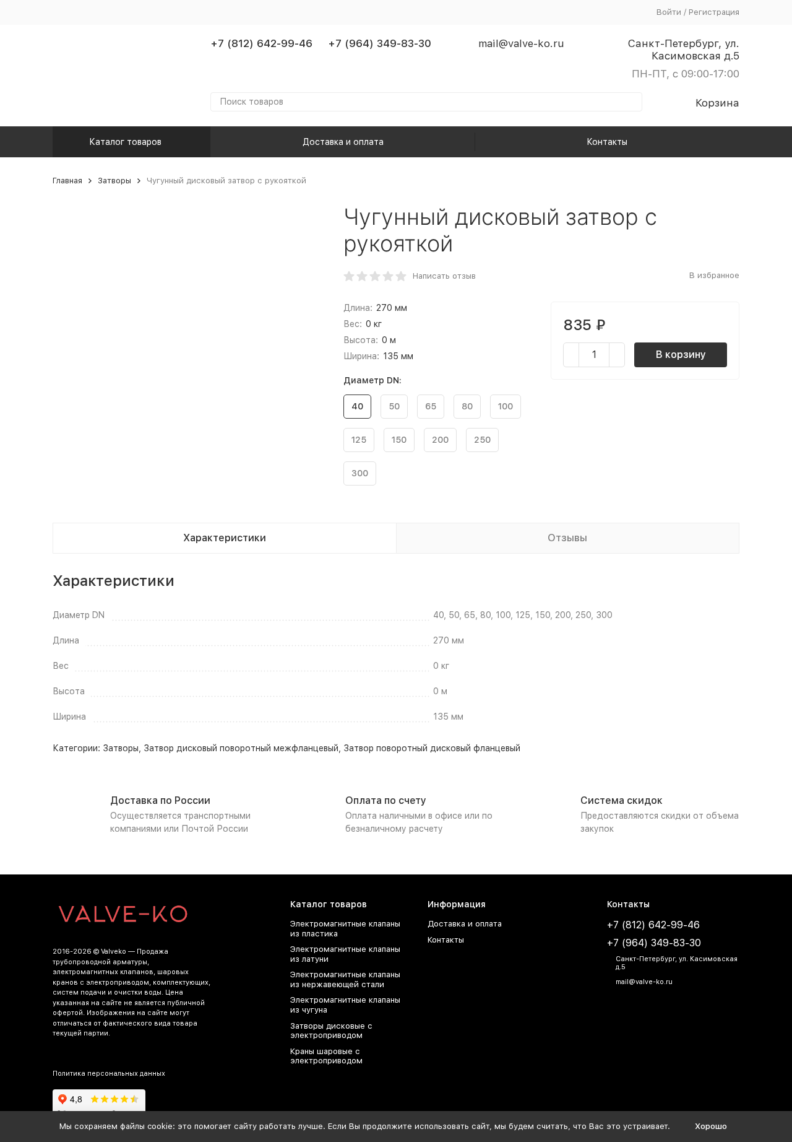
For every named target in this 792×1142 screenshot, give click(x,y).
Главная (67, 180)
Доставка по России (160, 800)
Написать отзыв (444, 276)
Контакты (607, 142)
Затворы (114, 180)
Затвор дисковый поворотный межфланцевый (241, 748)
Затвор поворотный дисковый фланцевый (431, 748)
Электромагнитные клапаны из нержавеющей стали (345, 979)
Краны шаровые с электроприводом (326, 1056)
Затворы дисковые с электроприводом (331, 1030)
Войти (668, 12)
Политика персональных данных (109, 1074)
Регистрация (714, 12)
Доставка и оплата (343, 142)
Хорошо (711, 1126)
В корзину (681, 354)
